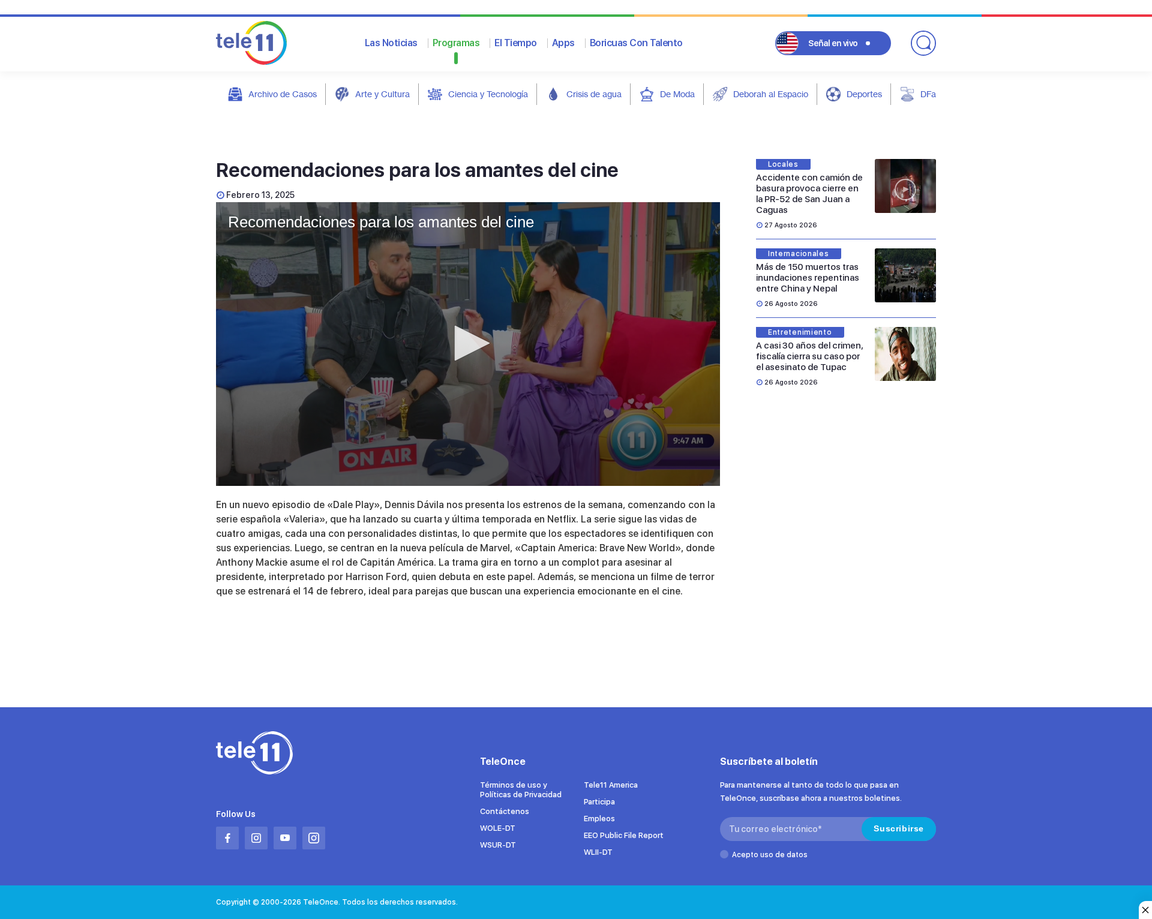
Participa (599, 801)
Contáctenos (504, 811)
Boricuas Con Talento (636, 43)
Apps (563, 43)
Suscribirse (899, 828)
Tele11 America (611, 784)
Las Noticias (391, 43)
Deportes (864, 94)
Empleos (599, 818)
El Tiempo (515, 43)
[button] (468, 343)
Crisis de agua (594, 94)
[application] (468, 344)
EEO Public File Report (624, 835)
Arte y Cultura (382, 94)
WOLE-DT (497, 828)
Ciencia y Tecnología (488, 94)
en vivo (833, 43)
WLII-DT (598, 852)
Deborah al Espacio (770, 94)
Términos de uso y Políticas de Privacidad (521, 789)
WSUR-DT (498, 844)
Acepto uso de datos (770, 855)
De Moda (677, 94)
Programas (456, 43)
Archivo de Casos (282, 94)
